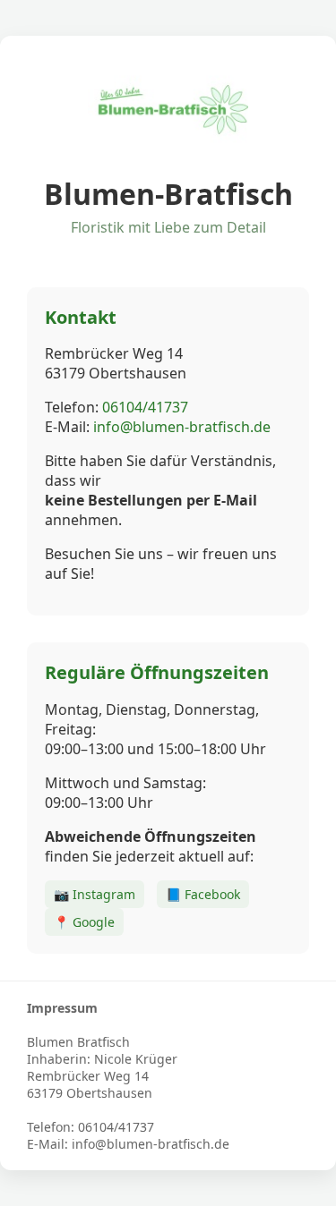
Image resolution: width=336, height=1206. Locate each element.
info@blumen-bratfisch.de (182, 427)
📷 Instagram (94, 894)
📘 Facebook (203, 894)
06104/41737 (145, 407)
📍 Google (84, 921)
